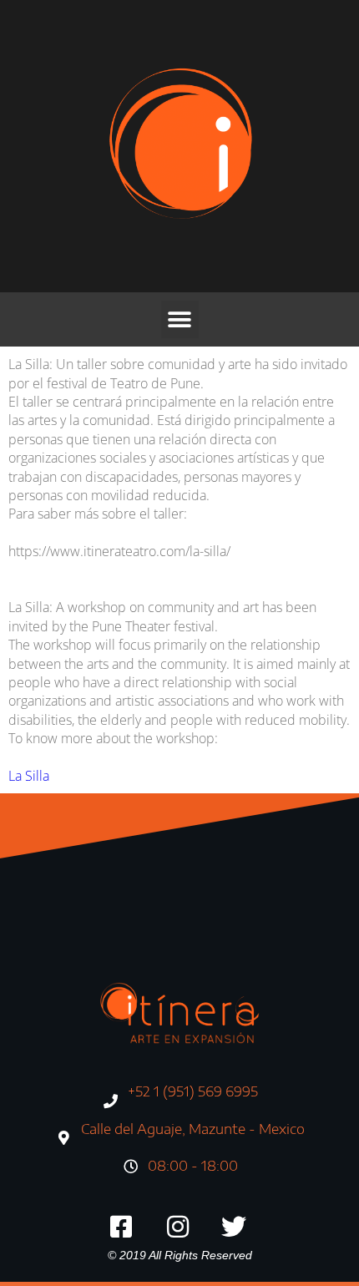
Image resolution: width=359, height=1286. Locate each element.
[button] (180, 319)
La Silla (28, 776)
